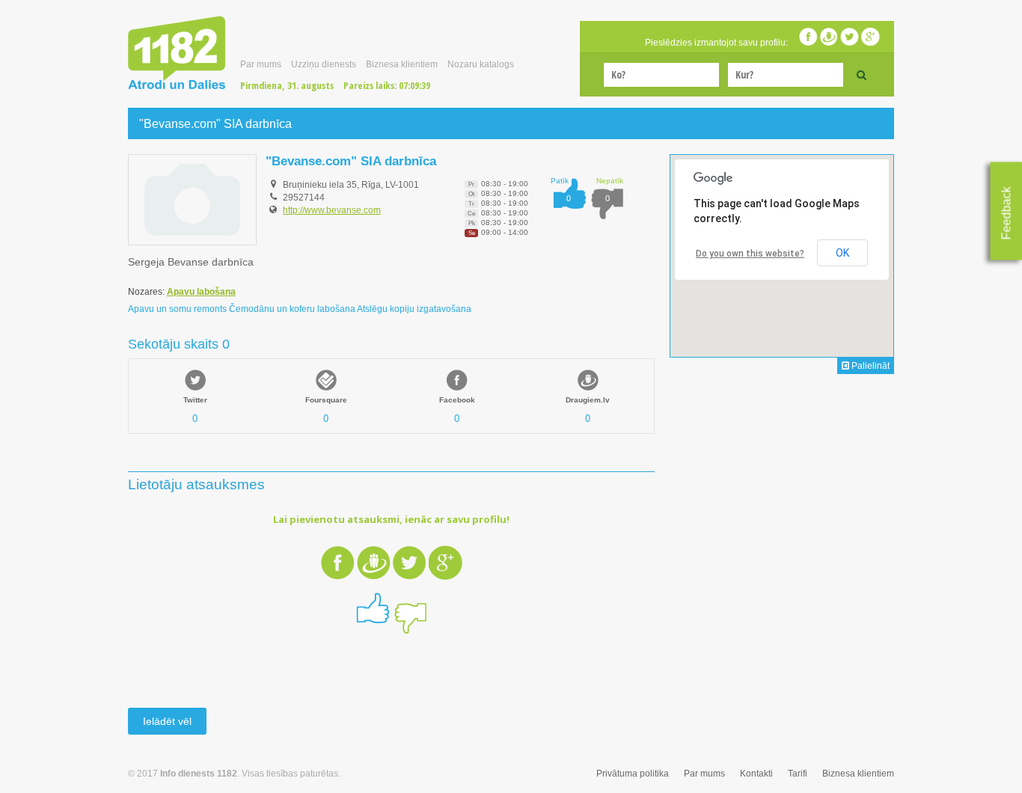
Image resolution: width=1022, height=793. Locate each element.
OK (842, 253)
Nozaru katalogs (480, 64)
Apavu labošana (201, 291)
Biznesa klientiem (402, 64)
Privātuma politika (632, 773)
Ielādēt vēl (167, 721)
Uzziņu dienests (323, 64)
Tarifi (797, 773)
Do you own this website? (750, 253)
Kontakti (756, 773)
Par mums (260, 64)
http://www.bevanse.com (332, 210)
